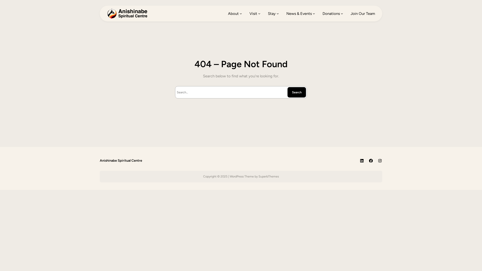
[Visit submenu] (259, 13)
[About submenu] (241, 13)
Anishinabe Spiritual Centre (121, 160)
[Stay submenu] (278, 13)
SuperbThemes (269, 176)
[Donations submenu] (342, 13)
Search (297, 92)
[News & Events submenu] (314, 13)
